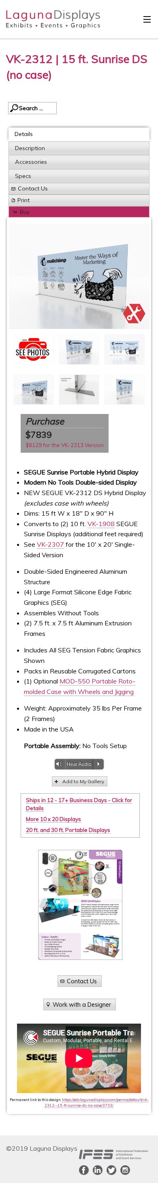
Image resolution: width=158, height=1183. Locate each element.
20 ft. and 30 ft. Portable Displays (68, 830)
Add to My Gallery (83, 781)
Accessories (31, 161)
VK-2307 (50, 544)
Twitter (111, 1170)
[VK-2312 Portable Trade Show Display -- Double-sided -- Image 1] (79, 349)
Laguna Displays (49, 21)
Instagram (125, 1170)
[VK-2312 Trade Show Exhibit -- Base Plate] (79, 390)
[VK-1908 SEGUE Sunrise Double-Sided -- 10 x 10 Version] (124, 390)
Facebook (84, 1170)
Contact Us (33, 188)
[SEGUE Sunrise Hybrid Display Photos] (33, 349)
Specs (23, 176)
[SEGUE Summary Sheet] (80, 904)
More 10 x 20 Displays (53, 819)
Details (24, 134)
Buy (25, 211)
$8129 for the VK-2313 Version (65, 445)
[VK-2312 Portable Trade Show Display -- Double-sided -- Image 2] (124, 349)
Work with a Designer (82, 1004)
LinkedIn (97, 1170)
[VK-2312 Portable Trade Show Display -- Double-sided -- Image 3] (79, 276)
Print (23, 200)
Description (30, 148)
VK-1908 (101, 524)
